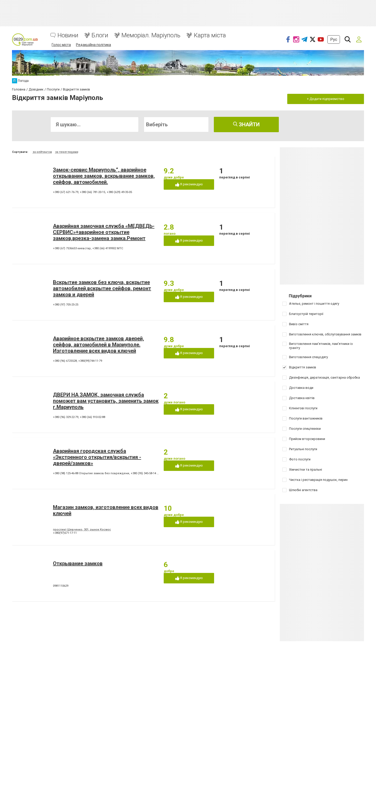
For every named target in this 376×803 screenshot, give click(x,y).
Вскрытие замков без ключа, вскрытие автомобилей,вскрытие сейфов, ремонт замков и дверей (102, 288)
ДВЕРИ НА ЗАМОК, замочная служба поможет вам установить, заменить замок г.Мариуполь (106, 401)
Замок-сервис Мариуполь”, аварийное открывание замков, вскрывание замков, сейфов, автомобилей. (104, 176)
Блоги (100, 35)
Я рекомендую (191, 184)
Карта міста (210, 35)
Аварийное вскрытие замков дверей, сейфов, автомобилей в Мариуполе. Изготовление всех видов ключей (98, 344)
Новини (68, 35)
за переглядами (66, 152)
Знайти (249, 124)
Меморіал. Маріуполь (150, 35)
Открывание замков (78, 563)
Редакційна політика (93, 45)
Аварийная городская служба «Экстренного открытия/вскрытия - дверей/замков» (97, 457)
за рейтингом (42, 152)
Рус (333, 39)
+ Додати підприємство (325, 99)
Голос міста (61, 45)
